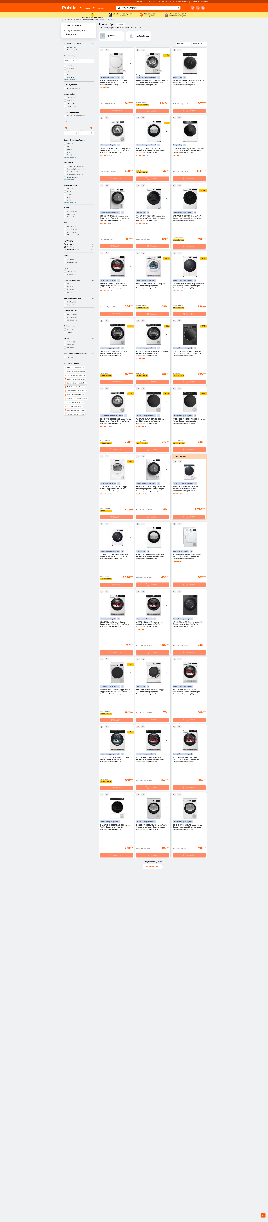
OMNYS (69, 77)
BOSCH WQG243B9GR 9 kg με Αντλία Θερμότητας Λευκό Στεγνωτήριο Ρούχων (115, 420)
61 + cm (69, 217)
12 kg (68, 155)
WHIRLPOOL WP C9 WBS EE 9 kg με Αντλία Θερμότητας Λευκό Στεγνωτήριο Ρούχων (151, 420)
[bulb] (93, 8)
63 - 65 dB (70, 317)
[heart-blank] (193, 8)
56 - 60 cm (70, 229)
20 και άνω (70, 284)
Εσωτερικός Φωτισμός (74, 169)
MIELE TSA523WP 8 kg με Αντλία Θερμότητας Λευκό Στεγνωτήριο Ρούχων (114, 82)
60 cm (69, 214)
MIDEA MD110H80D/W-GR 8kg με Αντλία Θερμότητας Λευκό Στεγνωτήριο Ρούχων (150, 691)
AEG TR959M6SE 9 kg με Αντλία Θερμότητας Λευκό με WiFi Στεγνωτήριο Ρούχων (149, 623)
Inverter (69, 271)
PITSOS (69, 65)
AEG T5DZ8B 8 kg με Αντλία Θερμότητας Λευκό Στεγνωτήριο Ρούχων (186, 691)
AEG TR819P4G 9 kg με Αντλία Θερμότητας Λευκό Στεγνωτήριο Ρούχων (114, 285)
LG (68, 71)
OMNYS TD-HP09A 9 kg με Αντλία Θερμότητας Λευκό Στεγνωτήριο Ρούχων (114, 217)
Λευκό (69, 344)
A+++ (68, 188)
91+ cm (69, 259)
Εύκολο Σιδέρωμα (72, 177)
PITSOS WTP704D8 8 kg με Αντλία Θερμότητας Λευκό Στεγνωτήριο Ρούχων (187, 556)
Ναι (68, 357)
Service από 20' (183, 1)
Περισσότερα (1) (69, 202)
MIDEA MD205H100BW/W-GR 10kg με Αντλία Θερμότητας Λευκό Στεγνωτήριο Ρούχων (189, 82)
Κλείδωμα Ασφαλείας (74, 166)
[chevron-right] (130, 63)
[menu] (80, 8)
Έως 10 (69, 292)
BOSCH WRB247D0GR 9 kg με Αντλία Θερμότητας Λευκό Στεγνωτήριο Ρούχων (188, 149)
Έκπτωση (70, 47)
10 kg (69, 149)
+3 (158, 77)
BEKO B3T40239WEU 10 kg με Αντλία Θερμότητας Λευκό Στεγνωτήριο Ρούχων (152, 826)
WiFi (68, 329)
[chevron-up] (263, 1215)
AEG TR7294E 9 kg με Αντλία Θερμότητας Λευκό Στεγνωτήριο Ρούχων (186, 758)
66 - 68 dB (70, 320)
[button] (200, 2)
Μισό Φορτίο (71, 172)
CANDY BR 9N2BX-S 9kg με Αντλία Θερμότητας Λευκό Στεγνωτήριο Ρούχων (150, 217)
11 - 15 (69, 289)
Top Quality (70, 100)
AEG (68, 74)
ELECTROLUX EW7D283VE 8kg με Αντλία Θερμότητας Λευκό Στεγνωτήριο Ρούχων (150, 285)
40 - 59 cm (70, 211)
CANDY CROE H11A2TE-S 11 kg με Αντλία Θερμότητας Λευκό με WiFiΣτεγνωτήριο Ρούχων (113, 488)
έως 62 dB (70, 314)
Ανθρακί (69, 342)
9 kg (68, 146)
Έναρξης (70, 302)
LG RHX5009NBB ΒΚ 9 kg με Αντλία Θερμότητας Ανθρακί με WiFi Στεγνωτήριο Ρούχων (188, 623)
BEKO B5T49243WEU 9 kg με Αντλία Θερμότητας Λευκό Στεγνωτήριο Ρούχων (115, 691)
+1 (122, 77)
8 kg (68, 143)
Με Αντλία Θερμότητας (74, 115)
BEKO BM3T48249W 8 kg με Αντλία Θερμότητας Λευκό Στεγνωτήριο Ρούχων (187, 826)
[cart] (203, 8)
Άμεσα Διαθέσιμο (72, 88)
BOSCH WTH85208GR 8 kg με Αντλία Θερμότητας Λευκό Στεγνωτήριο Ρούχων (115, 149)
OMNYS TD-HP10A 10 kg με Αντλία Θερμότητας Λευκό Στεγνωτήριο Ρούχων (150, 488)
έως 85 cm (70, 262)
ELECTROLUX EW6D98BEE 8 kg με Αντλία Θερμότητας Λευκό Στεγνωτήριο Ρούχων (114, 758)
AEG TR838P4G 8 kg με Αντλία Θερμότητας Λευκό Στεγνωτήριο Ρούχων (114, 623)
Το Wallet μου (152, 1)
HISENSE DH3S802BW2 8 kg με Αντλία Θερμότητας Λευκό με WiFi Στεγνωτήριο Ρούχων (152, 352)
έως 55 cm (70, 226)
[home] (69, 10)
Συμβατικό (70, 274)
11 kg (68, 152)
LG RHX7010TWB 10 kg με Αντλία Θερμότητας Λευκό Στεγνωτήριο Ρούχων (114, 556)
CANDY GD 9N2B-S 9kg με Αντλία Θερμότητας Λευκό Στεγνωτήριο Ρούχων (150, 149)
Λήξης (69, 305)
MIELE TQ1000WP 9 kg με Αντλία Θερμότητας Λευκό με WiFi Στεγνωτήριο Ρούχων (187, 488)
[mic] (178, 8)
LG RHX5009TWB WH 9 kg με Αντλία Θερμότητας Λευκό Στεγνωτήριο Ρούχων (188, 285)
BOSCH (69, 68)
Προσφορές (71, 50)
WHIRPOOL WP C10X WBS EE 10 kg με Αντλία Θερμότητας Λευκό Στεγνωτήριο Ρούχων (189, 420)
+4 (118, 145)
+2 (184, 77)
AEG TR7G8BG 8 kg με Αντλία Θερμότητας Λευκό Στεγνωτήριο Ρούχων (150, 758)
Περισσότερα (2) (69, 157)
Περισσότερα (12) (69, 79)
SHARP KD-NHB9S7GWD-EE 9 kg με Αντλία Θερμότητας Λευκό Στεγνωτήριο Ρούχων (114, 826)
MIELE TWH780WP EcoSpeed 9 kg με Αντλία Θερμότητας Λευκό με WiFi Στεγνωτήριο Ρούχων (152, 82)
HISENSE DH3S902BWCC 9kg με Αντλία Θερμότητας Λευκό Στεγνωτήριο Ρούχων (113, 352)
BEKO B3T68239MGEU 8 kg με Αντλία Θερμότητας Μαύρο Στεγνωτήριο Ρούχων (188, 352)
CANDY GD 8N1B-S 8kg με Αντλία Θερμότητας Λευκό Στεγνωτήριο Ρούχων (150, 556)
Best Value (70, 103)
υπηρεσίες (100, 8)
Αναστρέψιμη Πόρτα (73, 174)
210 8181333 (140, 1)
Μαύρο (69, 347)
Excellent (70, 97)
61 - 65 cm (70, 232)
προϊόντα (86, 8)
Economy (70, 106)
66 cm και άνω (71, 235)
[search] (119, 8)
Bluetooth (70, 332)
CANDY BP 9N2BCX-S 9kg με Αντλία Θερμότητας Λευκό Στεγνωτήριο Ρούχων (188, 217)
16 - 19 (69, 286)
